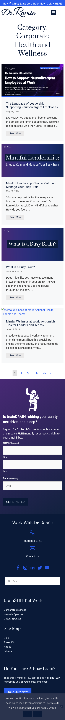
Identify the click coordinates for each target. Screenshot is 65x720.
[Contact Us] (32, 548)
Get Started (15, 501)
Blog (6, 637)
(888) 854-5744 (32, 540)
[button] (53, 12)
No (38, 714)
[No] (61, 706)
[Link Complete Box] (32, 102)
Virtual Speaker (12, 618)
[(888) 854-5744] (32, 532)
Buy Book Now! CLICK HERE (32, 3)
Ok (27, 714)
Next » (46, 373)
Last (5, 471)
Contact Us (32, 556)
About (7, 646)
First (5, 457)
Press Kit (9, 642)
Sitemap (8, 651)
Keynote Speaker (13, 614)
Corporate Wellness (15, 609)
